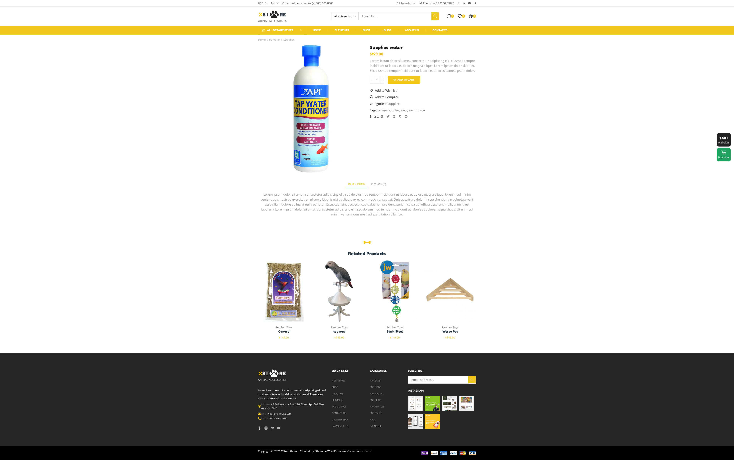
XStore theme (289, 451)
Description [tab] (356, 184)
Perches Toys (284, 327)
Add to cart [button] (280, 292)
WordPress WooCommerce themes (349, 451)
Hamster (274, 39)
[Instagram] (464, 3)
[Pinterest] (272, 428)
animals (384, 110)
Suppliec (289, 39)
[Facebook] (459, 3)
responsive (417, 110)
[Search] (435, 16)
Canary (283, 331)
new (404, 110)
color (395, 110)
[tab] (356, 184)
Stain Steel (395, 331)
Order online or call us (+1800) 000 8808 (307, 3)
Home (262, 39)
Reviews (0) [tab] (378, 184)
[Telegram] (475, 3)
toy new (339, 331)
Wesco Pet (450, 331)
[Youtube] (469, 3)
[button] (406, 3)
